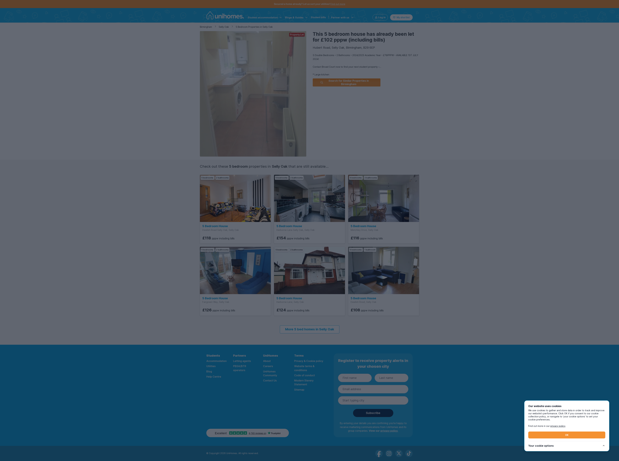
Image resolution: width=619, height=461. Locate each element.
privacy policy (557, 426)
